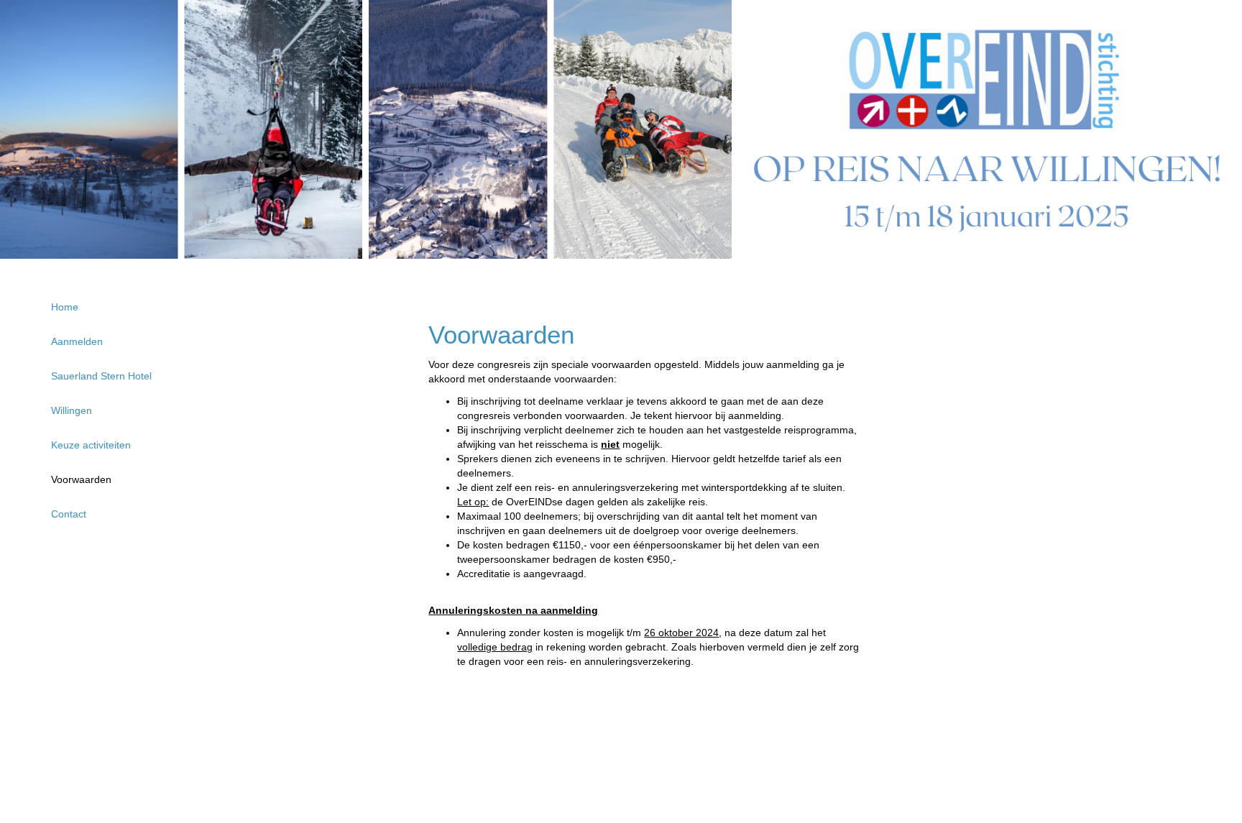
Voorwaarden (81, 479)
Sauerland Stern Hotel (101, 376)
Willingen (71, 410)
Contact (68, 514)
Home (64, 307)
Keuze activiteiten (91, 445)
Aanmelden (77, 341)
